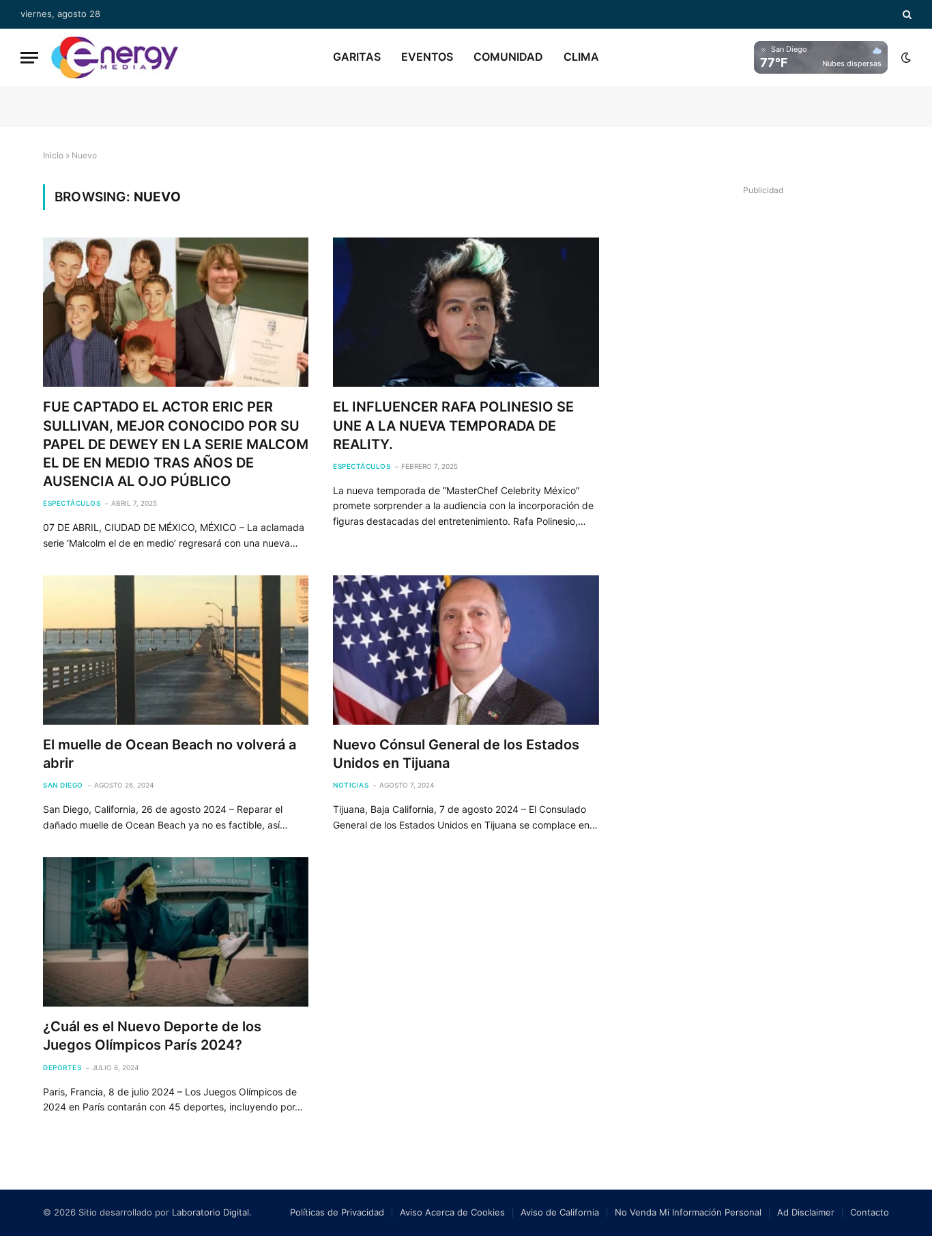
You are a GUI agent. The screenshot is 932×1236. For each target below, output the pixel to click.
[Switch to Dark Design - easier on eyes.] (905, 57)
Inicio (53, 155)
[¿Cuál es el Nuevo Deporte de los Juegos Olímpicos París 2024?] (175, 932)
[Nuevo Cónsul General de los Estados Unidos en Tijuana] (465, 650)
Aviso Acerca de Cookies (452, 1212)
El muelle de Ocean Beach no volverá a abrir (169, 753)
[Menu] (29, 57)
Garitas (357, 56)
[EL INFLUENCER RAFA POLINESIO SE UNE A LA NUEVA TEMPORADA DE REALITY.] (465, 312)
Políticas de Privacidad (337, 1212)
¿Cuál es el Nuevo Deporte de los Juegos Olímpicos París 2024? (152, 1035)
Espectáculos (71, 503)
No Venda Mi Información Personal (688, 1212)
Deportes (62, 1067)
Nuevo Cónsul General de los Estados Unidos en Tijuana (456, 753)
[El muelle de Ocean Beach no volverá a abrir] (175, 650)
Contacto (869, 1212)
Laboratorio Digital (210, 1212)
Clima (581, 56)
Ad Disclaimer (805, 1212)
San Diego (63, 785)
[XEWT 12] (114, 57)
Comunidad (508, 56)
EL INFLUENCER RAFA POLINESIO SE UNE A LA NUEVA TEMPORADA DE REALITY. (453, 425)
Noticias (350, 785)
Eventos (427, 56)
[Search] (906, 14)
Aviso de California (560, 1212)
